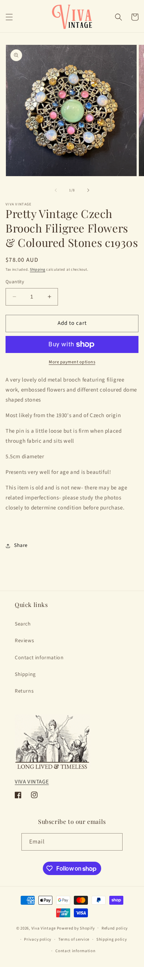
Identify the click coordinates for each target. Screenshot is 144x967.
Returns (24, 691)
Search (23, 624)
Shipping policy (111, 939)
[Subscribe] (114, 842)
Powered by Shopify (76, 928)
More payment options (72, 362)
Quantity (15, 281)
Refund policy (115, 928)
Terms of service (73, 939)
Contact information (39, 657)
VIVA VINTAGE (32, 782)
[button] (9, 17)
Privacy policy (37, 939)
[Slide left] (56, 190)
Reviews (24, 640)
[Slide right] (88, 190)
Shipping (37, 269)
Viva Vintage (43, 928)
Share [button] (21, 545)
